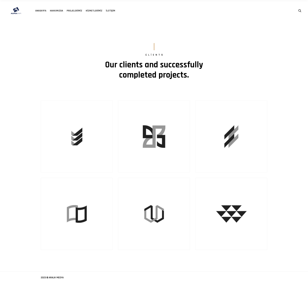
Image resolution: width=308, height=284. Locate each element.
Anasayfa (40, 10)
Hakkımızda (56, 10)
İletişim (110, 10)
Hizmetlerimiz (94, 10)
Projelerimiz (74, 10)
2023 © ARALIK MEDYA (52, 277)
